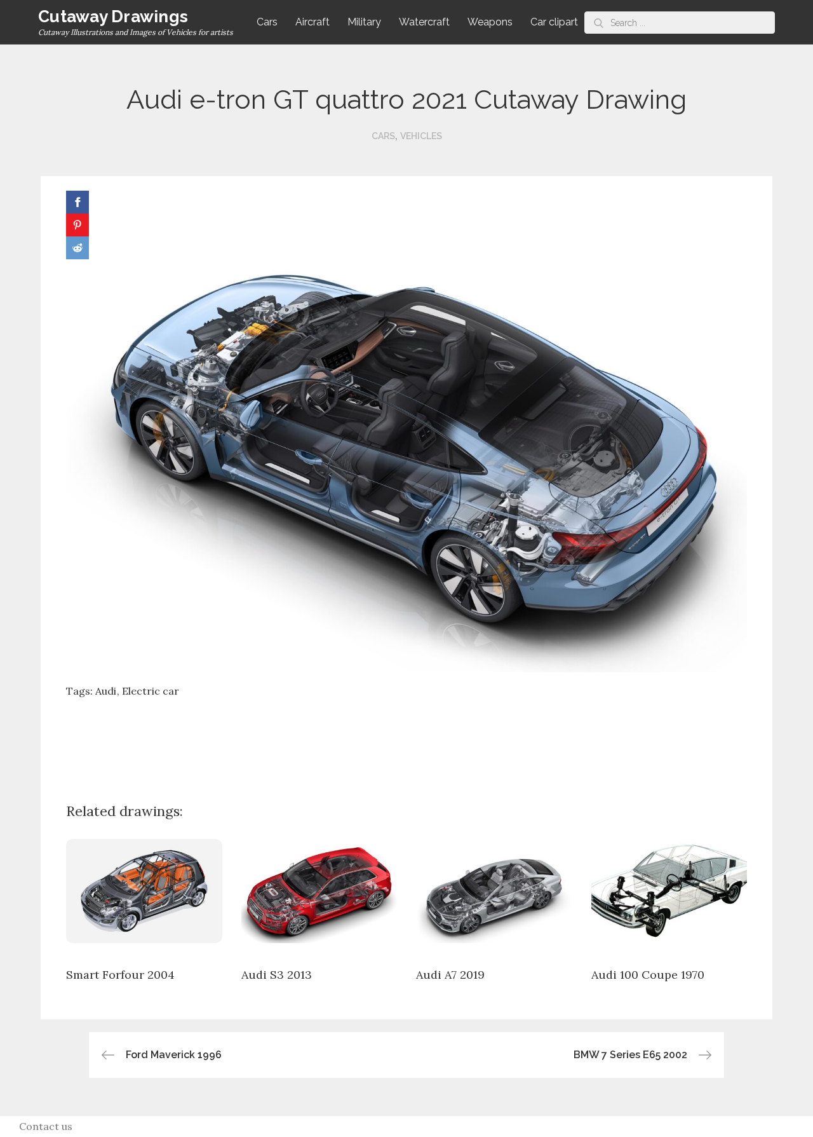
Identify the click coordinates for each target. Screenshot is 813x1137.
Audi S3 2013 (276, 974)
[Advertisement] (406, 740)
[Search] (598, 22)
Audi (105, 690)
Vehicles (421, 136)
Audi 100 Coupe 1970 (647, 974)
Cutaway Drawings (113, 16)
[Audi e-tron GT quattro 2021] (406, 430)
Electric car (150, 690)
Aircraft (312, 22)
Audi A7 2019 (450, 974)
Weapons (490, 22)
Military (364, 22)
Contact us (45, 1126)
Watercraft (424, 22)
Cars (267, 22)
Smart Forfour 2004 (120, 974)
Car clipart (554, 22)
